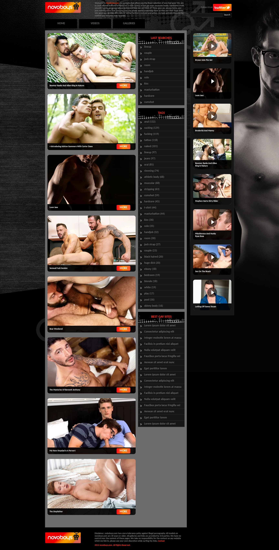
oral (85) (149, 164)
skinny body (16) (153, 306)
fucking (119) (151, 134)
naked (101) (151, 146)
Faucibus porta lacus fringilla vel (162, 356)
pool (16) (149, 299)
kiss (146, 83)
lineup (147, 47)
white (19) (150, 287)
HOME (61, 23)
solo (146, 77)
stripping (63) (151, 189)
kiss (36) (149, 220)
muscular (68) (152, 183)
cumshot (149, 102)
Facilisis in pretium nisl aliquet (161, 344)
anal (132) (149, 121)
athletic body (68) (154, 177)
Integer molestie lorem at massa (162, 338)
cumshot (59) (151, 195)
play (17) (149, 293)
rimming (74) (151, 171)
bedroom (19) (152, 275)
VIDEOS (95, 23)
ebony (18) (150, 269)
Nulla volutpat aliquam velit (160, 350)
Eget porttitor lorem (155, 368)
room (147, 65)
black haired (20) (153, 256)
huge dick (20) (152, 263)
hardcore (149, 96)
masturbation (152, 89)
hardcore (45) (152, 201)
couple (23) (150, 250)
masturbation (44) (154, 214)
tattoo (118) (151, 140)
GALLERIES (129, 23)
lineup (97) (150, 152)
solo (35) (149, 226)
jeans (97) (149, 158)
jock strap (149, 59)
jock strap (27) (152, 244)
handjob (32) (151, 232)
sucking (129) (151, 128)
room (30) (149, 238)
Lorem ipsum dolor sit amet (160, 325)
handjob (148, 71)
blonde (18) (150, 281)
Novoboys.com (112, 3)
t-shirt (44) (150, 207)
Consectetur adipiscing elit (159, 331)
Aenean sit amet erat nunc (159, 362)
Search (227, 15)
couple (148, 53)
